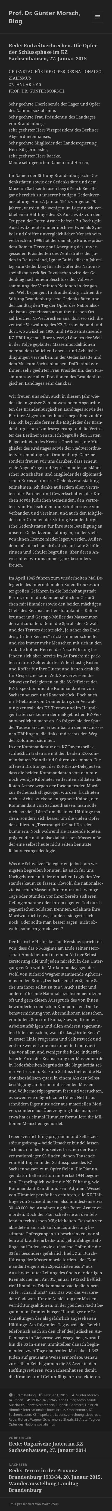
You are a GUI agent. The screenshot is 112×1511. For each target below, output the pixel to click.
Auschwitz (16, 1405)
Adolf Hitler (66, 1400)
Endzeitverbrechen (40, 1405)
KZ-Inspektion (43, 1414)
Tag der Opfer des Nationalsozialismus (55, 1422)
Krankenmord (77, 1409)
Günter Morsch (87, 1395)
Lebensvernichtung (69, 1414)
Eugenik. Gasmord (69, 1405)
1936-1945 (39, 1400)
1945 (53, 1400)
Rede (12, 1419)
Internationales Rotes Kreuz (44, 1409)
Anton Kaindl (86, 1400)
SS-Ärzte (81, 1419)
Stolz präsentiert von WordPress (33, 1504)
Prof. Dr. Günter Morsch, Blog (44, 17)
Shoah (68, 1419)
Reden (18, 1400)
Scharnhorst (52, 1419)
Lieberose (92, 1414)
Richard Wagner (30, 1419)
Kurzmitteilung (25, 1395)
